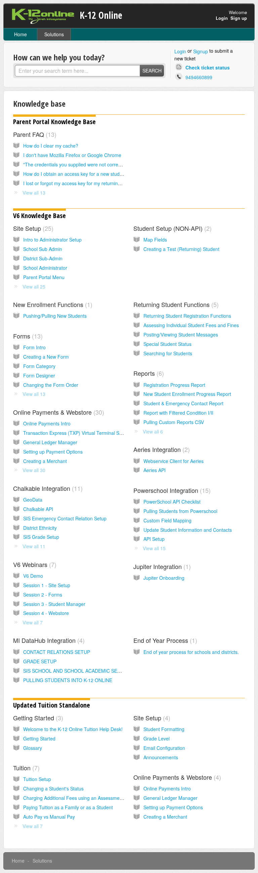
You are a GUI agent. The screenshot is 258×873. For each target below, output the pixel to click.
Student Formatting (163, 729)
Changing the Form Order (50, 384)
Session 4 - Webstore (46, 613)
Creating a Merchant (45, 461)
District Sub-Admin (42, 258)
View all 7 (33, 622)
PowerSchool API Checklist (172, 501)
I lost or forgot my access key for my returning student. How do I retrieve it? (103, 183)
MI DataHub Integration (48, 640)
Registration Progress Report (174, 384)
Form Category (39, 366)
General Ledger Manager (50, 442)
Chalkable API (38, 509)
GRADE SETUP (39, 661)
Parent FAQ (33, 134)
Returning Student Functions (175, 304)
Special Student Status (167, 344)
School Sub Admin (42, 249)
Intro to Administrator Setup (52, 239)
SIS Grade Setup (41, 536)
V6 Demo (33, 575)
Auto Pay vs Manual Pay (49, 816)
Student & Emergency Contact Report (183, 403)
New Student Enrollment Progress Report (187, 394)
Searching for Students (167, 353)
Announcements (160, 757)
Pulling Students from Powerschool (180, 511)
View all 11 (34, 546)
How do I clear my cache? (50, 145)
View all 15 (154, 548)
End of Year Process (164, 640)
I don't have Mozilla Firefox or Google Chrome (72, 155)
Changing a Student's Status (53, 788)
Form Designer (39, 375)
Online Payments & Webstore (57, 412)
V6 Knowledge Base (39, 215)
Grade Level (156, 738)
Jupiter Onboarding (163, 577)
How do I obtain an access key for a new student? (76, 173)
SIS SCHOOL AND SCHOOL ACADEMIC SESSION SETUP (85, 670)
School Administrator (45, 267)
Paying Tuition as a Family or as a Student (68, 807)
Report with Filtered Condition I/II (178, 412)
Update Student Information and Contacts (187, 529)
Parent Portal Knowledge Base (54, 121)
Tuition (25, 767)
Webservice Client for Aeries (173, 461)
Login (180, 51)
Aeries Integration (160, 449)
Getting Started (37, 717)
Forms (27, 335)
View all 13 (34, 192)
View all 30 (34, 470)
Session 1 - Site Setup (46, 585)
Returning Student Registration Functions (187, 315)
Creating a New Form (46, 356)
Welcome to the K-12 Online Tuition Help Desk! (73, 729)
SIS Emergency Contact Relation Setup (64, 518)
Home (20, 34)
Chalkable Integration (47, 488)
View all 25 (34, 286)
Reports (147, 373)
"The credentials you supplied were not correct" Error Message (90, 164)
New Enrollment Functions (51, 304)
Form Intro (34, 347)
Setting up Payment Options (53, 451)
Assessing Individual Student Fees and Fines (191, 325)
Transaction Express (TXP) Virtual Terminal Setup (76, 432)
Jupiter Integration (161, 566)
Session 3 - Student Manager (54, 604)
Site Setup (32, 228)
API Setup (154, 538)
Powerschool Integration (171, 490)
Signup (200, 51)
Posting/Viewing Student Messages (180, 334)
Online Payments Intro (47, 423)
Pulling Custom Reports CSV (173, 422)
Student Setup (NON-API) (171, 228)
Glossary (32, 747)
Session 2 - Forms (42, 594)
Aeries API (154, 470)
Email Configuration (164, 747)
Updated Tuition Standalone (51, 705)
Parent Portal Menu (43, 277)
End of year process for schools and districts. (191, 652)
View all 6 (153, 431)
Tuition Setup (37, 779)
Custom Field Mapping (167, 520)
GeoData (32, 499)
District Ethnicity (40, 527)
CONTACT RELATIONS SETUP (56, 652)
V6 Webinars (33, 564)
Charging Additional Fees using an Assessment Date (79, 797)
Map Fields (155, 239)
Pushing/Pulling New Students (55, 315)
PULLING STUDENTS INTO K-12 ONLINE (67, 680)
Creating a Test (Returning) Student (181, 249)
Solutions (54, 34)
